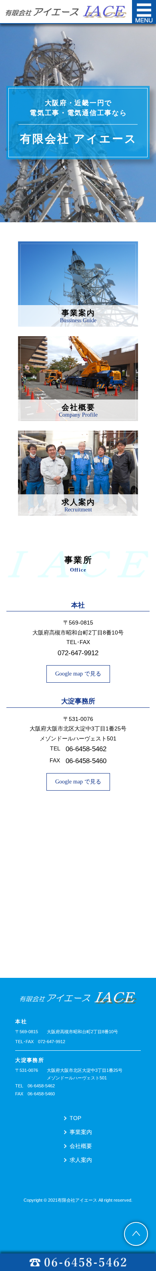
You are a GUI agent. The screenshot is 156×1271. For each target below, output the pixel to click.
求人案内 (81, 1160)
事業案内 (81, 1132)
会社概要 (81, 1146)
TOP (75, 1118)
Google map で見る (78, 674)
